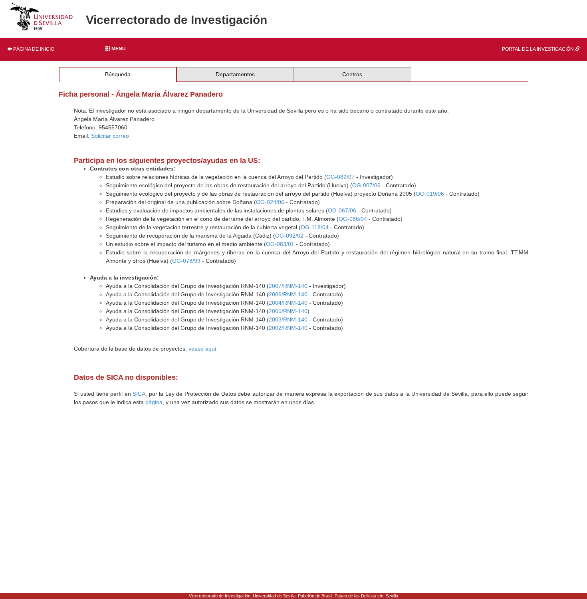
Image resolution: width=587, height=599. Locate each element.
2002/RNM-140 (288, 328)
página (154, 402)
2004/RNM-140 (288, 303)
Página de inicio (33, 49)
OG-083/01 (280, 244)
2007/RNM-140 (288, 286)
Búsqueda (118, 74)
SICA (139, 394)
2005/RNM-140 (288, 311)
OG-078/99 (186, 261)
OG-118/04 (315, 227)
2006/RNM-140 (288, 294)
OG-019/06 (430, 193)
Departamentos (235, 74)
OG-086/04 (353, 219)
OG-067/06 (342, 210)
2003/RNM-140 (288, 319)
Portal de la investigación (538, 49)
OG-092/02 (289, 235)
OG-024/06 (270, 202)
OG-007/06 (366, 185)
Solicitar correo (110, 136)
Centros (352, 74)
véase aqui (202, 348)
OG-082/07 (340, 177)
